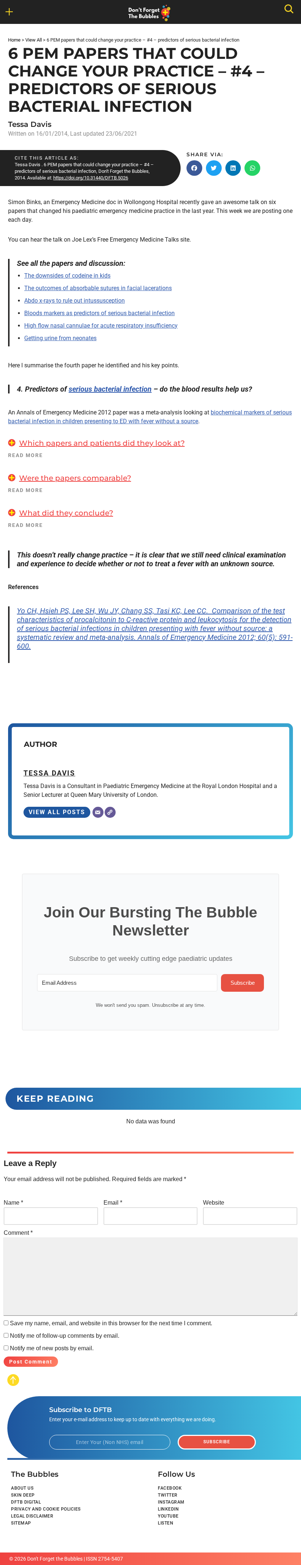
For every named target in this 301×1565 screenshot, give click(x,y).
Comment (18, 1233)
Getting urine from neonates (60, 338)
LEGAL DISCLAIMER (32, 1516)
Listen (165, 1523)
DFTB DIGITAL (26, 1502)
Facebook (170, 1488)
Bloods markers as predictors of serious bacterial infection (99, 313)
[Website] (110, 812)
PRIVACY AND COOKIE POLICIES (46, 1509)
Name (13, 1202)
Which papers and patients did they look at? (102, 443)
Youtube (168, 1516)
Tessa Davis (29, 124)
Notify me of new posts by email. (52, 1348)
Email (113, 1202)
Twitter (168, 1495)
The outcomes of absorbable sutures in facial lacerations (98, 288)
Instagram (171, 1502)
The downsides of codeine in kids (67, 275)
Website (213, 1202)
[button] (194, 168)
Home (14, 40)
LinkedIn (168, 1509)
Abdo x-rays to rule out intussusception (74, 300)
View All (33, 40)
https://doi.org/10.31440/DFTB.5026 (90, 178)
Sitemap (21, 1523)
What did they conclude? (66, 513)
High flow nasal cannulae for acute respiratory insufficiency (101, 325)
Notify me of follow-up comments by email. (64, 1336)
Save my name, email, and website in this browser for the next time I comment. (111, 1323)
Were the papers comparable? (75, 478)
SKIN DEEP (23, 1495)
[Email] (98, 812)
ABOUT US (22, 1488)
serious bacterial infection (110, 389)
